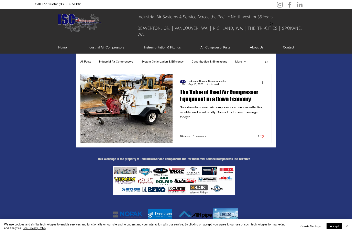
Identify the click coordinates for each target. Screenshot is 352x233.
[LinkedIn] (300, 5)
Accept (334, 226)
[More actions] (263, 82)
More (238, 61)
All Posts (85, 61)
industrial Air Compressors (116, 61)
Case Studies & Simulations (209, 61)
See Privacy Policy (34, 228)
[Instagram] (280, 5)
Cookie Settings (310, 226)
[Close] (347, 226)
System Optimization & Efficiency (162, 61)
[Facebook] (290, 5)
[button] (266, 62)
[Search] (271, 24)
